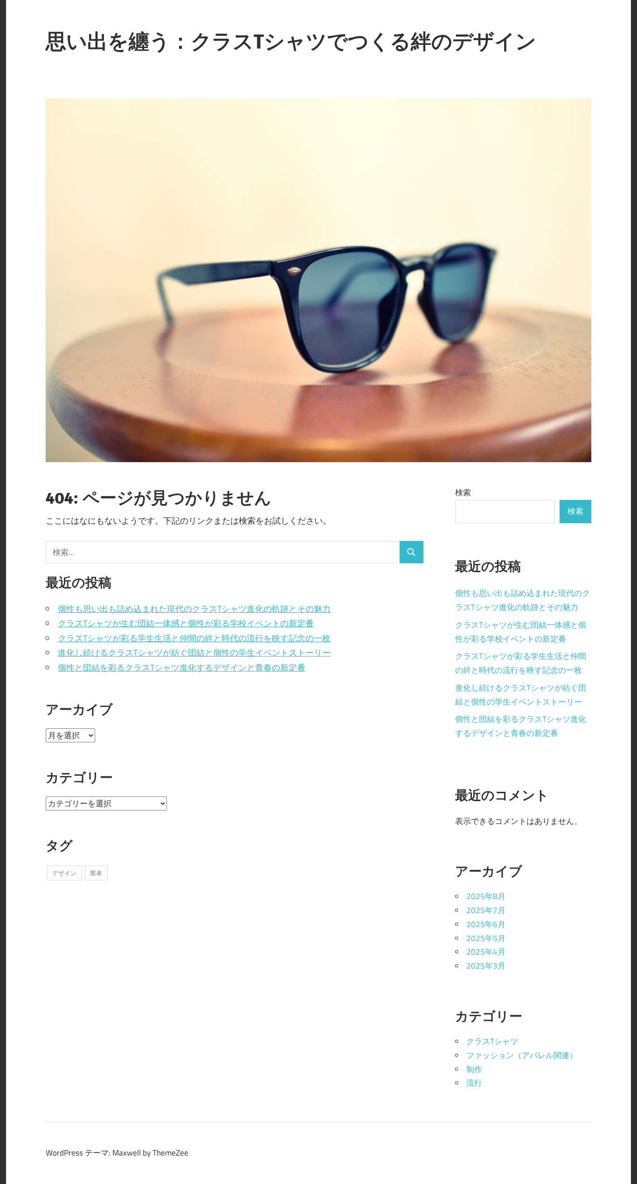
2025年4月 (485, 952)
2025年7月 (485, 910)
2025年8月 (485, 896)
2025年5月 (485, 938)
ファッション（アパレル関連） (521, 1055)
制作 (474, 1069)
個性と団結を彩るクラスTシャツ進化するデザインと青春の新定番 (181, 667)
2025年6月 (485, 924)
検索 (463, 492)
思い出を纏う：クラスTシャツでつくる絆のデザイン (291, 41)
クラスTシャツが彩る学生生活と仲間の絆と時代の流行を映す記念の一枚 (194, 638)
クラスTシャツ (492, 1041)
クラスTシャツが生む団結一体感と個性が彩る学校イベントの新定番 (186, 623)
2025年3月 (485, 966)
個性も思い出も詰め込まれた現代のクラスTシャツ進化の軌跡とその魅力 (194, 608)
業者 (96, 873)
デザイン (64, 873)
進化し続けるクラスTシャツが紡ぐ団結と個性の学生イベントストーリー (194, 652)
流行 (474, 1083)
